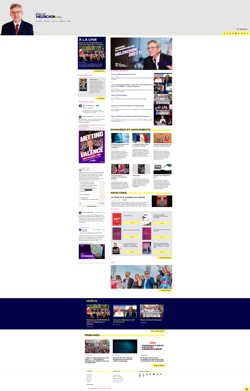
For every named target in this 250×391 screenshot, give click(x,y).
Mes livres (54, 21)
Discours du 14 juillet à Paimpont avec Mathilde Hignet (127, 106)
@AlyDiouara (88, 169)
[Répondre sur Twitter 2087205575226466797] (79, 164)
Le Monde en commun (118, 378)
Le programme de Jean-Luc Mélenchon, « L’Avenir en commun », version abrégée (131, 245)
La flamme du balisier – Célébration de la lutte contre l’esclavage (161, 216)
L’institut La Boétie (117, 376)
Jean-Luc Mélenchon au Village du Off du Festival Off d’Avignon (130, 116)
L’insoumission (116, 375)
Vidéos (69, 21)
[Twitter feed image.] (92, 147)
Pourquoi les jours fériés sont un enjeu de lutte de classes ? (162, 146)
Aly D (83, 169)
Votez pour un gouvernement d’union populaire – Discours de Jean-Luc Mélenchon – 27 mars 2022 (161, 245)
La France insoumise (84, 230)
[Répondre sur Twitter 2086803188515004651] (79, 260)
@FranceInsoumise (98, 229)
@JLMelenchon (98, 116)
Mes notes (47, 21)
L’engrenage (136, 175)
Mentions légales (103, 388)
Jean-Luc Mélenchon (87, 116)
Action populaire (117, 381)
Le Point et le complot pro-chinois (128, 197)
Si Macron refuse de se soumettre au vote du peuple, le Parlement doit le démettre (152, 359)
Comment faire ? (128, 215)
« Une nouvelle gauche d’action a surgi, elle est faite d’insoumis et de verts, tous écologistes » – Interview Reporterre (132, 85)
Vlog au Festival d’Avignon (119, 95)
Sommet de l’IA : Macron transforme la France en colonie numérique (122, 359)
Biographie (39, 21)
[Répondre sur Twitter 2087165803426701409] (79, 224)
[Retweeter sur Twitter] (80, 167)
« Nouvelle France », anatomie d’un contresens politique (119, 177)
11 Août (103, 116)
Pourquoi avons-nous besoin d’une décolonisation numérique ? (120, 146)
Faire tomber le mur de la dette (131, 230)
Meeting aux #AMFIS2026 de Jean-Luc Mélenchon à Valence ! (98, 322)
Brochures (62, 21)
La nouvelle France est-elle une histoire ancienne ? (140, 145)
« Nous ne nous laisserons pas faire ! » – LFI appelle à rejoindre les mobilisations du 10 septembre (97, 360)
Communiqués (90, 384)
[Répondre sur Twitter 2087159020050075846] (79, 208)
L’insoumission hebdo (118, 380)
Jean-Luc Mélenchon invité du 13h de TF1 (123, 74)
